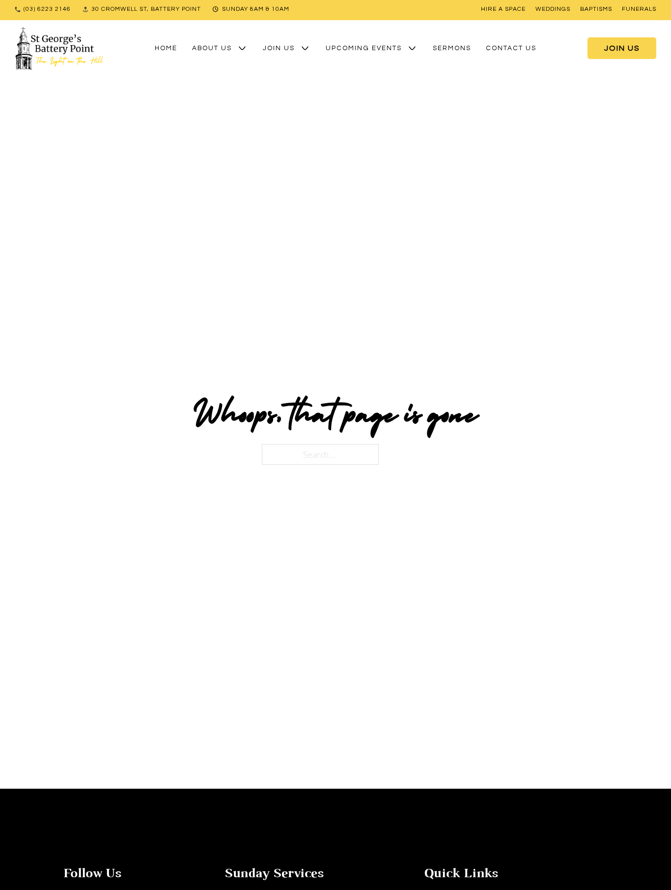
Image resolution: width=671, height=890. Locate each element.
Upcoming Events (364, 48)
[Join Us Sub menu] (305, 48)
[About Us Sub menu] (242, 48)
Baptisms (596, 9)
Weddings (552, 9)
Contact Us (511, 48)
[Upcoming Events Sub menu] (412, 48)
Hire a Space (503, 9)
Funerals (639, 9)
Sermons (452, 48)
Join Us (279, 48)
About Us (212, 48)
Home (166, 48)
